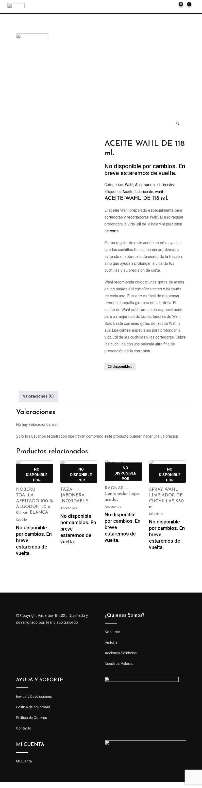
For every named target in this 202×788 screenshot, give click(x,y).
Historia (111, 642)
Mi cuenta (24, 761)
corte (114, 231)
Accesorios (145, 184)
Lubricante (144, 191)
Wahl (129, 184)
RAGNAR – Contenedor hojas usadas (122, 494)
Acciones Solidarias (121, 653)
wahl (159, 191)
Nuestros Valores (119, 663)
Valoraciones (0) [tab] (38, 396)
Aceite (128, 191)
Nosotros (112, 632)
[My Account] (169, 6)
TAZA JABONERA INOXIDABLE (74, 496)
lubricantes (165, 184)
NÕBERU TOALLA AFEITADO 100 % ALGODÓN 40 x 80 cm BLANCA (34, 501)
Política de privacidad (33, 707)
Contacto (23, 728)
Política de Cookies (31, 717)
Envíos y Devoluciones (34, 696)
